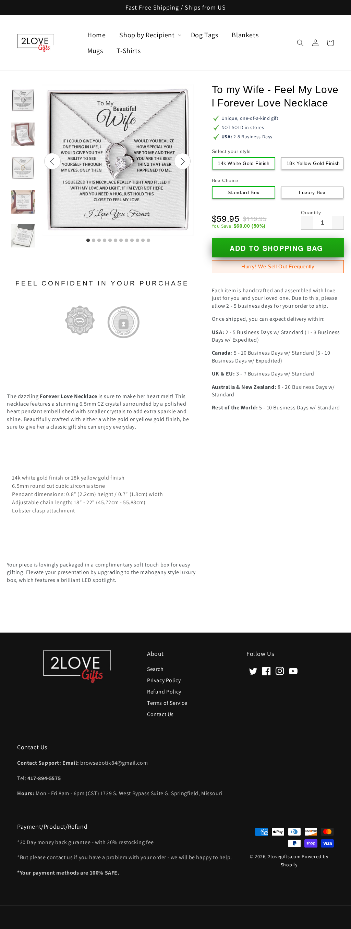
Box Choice (225, 180)
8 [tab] (126, 240)
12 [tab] (148, 240)
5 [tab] (110, 240)
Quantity (311, 212)
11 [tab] (143, 240)
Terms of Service (167, 702)
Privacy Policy (164, 680)
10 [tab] (137, 240)
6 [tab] (115, 240)
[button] (300, 42)
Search (155, 669)
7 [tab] (121, 240)
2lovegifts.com (284, 856)
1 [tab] (88, 240)
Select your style (231, 151)
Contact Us (160, 714)
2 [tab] (93, 240)
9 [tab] (132, 240)
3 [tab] (99, 240)
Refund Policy (164, 691)
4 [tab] (104, 240)
